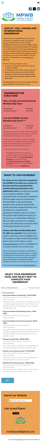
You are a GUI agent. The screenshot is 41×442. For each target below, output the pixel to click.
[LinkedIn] (38, 8)
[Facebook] (30, 8)
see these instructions (28, 265)
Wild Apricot (21, 439)
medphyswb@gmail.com (11, 244)
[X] (34, 8)
